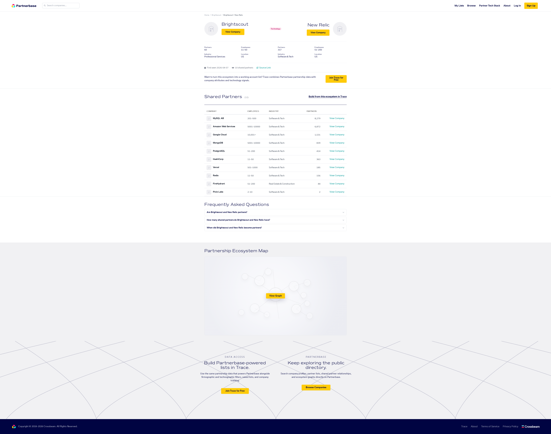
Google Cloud (220, 135)
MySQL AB (218, 118)
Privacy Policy (510, 426)
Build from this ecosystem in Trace (328, 96)
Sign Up (531, 6)
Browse (471, 6)
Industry (207, 54)
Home (206, 15)
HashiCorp (218, 159)
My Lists (459, 6)
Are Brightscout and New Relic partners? (227, 212)
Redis (215, 176)
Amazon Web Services (224, 127)
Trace (464, 426)
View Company (232, 32)
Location (244, 54)
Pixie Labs (218, 192)
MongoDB (218, 143)
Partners (208, 47)
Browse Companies (316, 387)
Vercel (216, 167)
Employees (245, 47)
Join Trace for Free (336, 79)
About (507, 6)
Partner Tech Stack (489, 6)
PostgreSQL (219, 151)
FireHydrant (219, 184)
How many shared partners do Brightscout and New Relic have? (238, 220)
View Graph (275, 296)
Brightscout (216, 15)
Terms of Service (490, 426)
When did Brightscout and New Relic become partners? (234, 228)
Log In (517, 6)
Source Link (265, 68)
